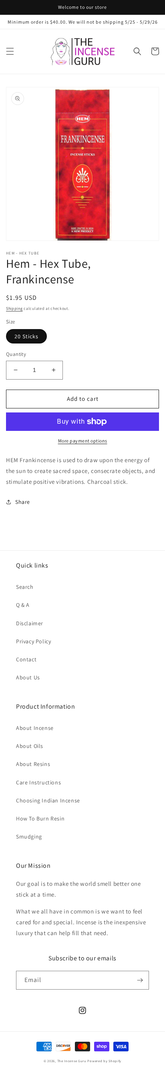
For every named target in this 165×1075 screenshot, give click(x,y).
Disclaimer (29, 623)
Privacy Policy (33, 641)
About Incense (35, 727)
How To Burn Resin (40, 818)
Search (25, 586)
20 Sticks (26, 336)
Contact (26, 659)
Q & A (23, 604)
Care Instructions (38, 782)
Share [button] (22, 501)
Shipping (14, 308)
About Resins (33, 764)
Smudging (29, 836)
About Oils (29, 746)
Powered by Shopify (104, 1061)
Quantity (16, 354)
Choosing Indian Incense (48, 800)
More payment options (82, 441)
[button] (10, 51)
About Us (28, 677)
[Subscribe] (140, 980)
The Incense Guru (72, 1061)
